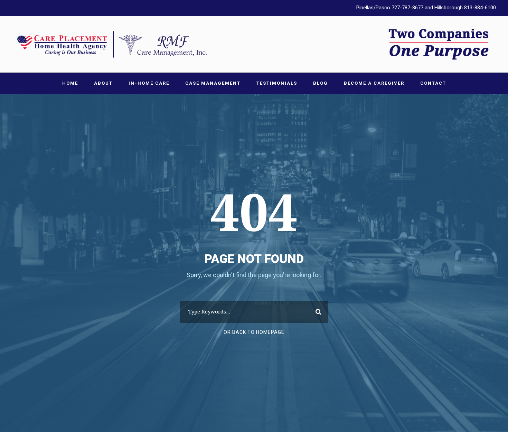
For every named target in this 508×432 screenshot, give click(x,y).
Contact (433, 83)
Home (70, 83)
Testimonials (276, 83)
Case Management (213, 83)
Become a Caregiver (374, 83)
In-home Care (149, 83)
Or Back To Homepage (254, 332)
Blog (320, 83)
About (103, 83)
